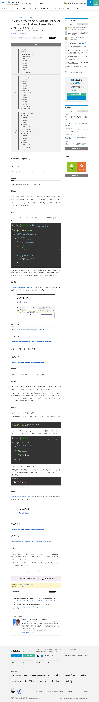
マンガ (78, 8)
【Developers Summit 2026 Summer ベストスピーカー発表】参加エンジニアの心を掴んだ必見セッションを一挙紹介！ (77, 52)
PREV (27, 571)
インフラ (36, 8)
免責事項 (56, 691)
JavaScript (14, 37)
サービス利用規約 (68, 691)
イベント (36, 3)
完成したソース (26, 70)
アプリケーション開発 (26, 8)
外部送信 (86, 691)
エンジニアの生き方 (46, 8)
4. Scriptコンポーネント (27, 113)
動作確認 (25, 67)
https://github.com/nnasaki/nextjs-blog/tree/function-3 (28, 172)
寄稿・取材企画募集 (70, 656)
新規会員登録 (77, 94)
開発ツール (62, 8)
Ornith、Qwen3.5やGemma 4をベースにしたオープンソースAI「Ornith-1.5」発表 (77, 42)
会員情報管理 (50, 691)
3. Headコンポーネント (27, 92)
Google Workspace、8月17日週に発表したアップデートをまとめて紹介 (77, 38)
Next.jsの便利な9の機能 (27, 54)
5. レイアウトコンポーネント (29, 131)
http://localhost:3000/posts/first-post (22, 287)
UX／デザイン (70, 8)
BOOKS (42, 3)
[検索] (13, 8)
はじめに (24, 49)
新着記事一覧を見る (76, 149)
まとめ (23, 149)
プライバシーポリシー (78, 691)
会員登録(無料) (25, 584)
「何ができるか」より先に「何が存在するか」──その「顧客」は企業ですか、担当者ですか (76, 144)
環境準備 (24, 52)
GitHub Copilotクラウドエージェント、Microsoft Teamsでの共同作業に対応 (77, 63)
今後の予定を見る (77, 175)
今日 (71, 24)
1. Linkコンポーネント (27, 56)
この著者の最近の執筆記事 (28, 632)
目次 (36, 45)
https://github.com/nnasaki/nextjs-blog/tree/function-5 (28, 529)
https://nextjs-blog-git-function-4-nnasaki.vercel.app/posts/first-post (32, 341)
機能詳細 (25, 63)
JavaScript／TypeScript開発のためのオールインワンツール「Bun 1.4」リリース (77, 47)
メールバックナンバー (77, 90)
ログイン (21, 586)
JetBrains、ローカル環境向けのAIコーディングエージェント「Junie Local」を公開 (77, 71)
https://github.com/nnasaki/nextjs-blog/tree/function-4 (28, 330)
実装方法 (25, 65)
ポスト (52, 37)
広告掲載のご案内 (82, 656)
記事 (30, 3)
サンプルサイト (26, 72)
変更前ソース (26, 58)
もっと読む (16, 608)
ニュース (24, 3)
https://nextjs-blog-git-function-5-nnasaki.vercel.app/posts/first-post (32, 541)
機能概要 (25, 61)
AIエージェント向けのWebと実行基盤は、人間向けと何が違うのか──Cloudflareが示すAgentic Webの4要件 (76, 117)
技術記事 (20, 37)
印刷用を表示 (16, 591)
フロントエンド (27, 37)
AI (17, 8)
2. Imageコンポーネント (27, 77)
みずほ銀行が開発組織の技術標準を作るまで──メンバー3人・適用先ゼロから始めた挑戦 (77, 28)
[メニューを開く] (3, 3)
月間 (82, 24)
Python (55, 8)
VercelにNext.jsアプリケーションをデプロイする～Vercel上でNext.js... (31, 607)
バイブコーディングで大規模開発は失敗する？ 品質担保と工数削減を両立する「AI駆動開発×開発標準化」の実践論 (77, 33)
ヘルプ (36, 691)
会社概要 (61, 691)
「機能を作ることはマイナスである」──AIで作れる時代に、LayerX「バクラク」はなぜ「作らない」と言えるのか (77, 58)
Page (15, 61)
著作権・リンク (42, 691)
